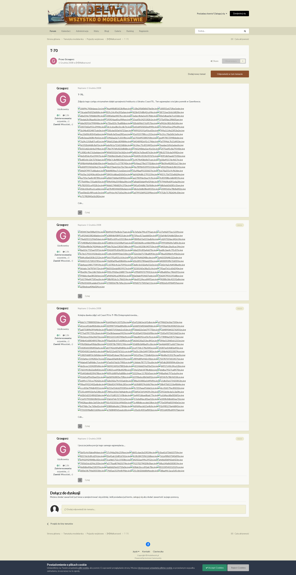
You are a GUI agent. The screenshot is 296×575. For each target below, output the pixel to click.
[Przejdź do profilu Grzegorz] (53, 61)
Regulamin (143, 31)
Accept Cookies (216, 567)
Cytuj (87, 212)
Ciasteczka (158, 551)
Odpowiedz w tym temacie (230, 74)
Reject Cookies (238, 567)
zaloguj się (138, 497)
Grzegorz (69, 59)
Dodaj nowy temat (197, 74)
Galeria (118, 31)
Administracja (82, 31)
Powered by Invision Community (148, 558)
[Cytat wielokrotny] (80, 212)
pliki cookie (83, 568)
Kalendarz (66, 31)
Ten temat (233, 31)
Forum (53, 31)
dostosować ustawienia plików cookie (155, 568)
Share (215, 61)
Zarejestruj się (239, 13)
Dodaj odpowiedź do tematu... (81, 509)
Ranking (130, 31)
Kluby (96, 31)
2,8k (67, 115)
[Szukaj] (245, 31)
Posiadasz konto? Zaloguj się (211, 13)
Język (135, 551)
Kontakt (146, 551)
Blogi (107, 31)
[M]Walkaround (83, 62)
